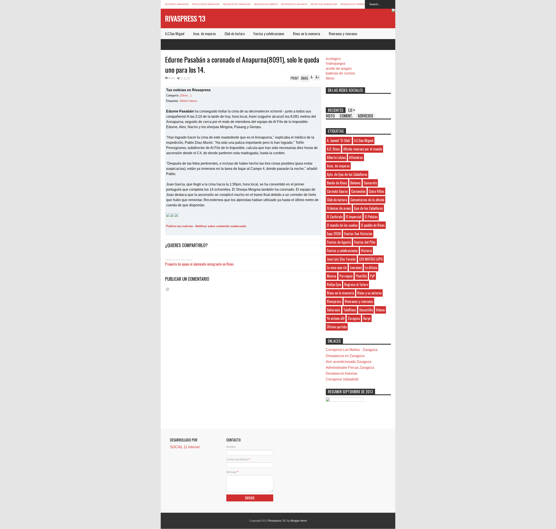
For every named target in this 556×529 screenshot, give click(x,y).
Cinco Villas (376, 191)
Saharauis (333, 309)
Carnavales (358, 191)
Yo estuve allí (335, 318)
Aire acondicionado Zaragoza (348, 362)
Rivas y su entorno (369, 293)
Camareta (370, 182)
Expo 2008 (334, 233)
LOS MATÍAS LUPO (371, 259)
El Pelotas (371, 216)
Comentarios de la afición (367, 199)
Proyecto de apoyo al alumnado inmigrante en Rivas (199, 264)
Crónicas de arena (339, 208)
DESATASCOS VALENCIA (294, 4)
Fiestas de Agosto (339, 242)
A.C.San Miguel (174, 33)
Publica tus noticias (179, 226)
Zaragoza (354, 318)
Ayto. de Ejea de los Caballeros (347, 174)
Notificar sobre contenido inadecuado (220, 226)
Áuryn (367, 318)
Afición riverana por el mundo (362, 149)
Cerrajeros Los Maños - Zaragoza (351, 350)
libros (330, 78)
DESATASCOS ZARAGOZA (237, 4)
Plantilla (361, 276)
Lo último (371, 267)
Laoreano (356, 267)
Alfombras (356, 157)
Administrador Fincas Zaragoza (350, 367)
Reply (171, 78)
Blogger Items (299, 520)
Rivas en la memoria (306, 33)
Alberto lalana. (189, 100)
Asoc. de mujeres (204, 33)
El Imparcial (353, 216)
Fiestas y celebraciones (268, 33)
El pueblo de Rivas (373, 225)
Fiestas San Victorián (358, 233)
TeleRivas (349, 309)
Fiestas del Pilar (365, 242)
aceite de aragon (339, 68)
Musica (331, 276)
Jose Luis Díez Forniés (341, 259)
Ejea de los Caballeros (368, 208)
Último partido (337, 326)
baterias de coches (340, 73)
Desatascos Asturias (341, 373)
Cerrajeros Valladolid (342, 379)
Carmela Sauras (337, 191)
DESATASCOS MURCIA (266, 4)
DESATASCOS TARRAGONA (355, 4)
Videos (380, 309)
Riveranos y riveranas (343, 33)
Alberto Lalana (336, 157)
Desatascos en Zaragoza (345, 356)
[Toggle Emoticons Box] (167, 289)
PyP (372, 276)
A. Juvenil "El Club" (339, 140)
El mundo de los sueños (342, 225)
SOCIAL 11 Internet (185, 447)
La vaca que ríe (337, 267)
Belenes (355, 182)
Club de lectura (235, 33)
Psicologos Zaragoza (206, 4)
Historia (366, 250)
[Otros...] (185, 95)
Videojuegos (335, 63)
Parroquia (345, 276)
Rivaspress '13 (185, 18)
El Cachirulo (335, 216)
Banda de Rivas (337, 182)
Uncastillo (366, 309)
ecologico (333, 59)
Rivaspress (334, 301)
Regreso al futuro (356, 284)
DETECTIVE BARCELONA (324, 4)
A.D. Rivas (333, 149)
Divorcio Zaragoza (177, 4)
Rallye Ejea (334, 284)
